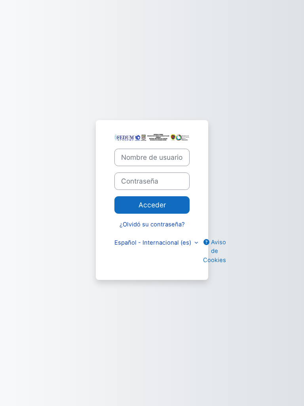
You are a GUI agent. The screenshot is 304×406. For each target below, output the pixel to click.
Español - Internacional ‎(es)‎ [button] (153, 242)
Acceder (152, 205)
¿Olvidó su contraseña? (152, 224)
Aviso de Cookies (214, 251)
